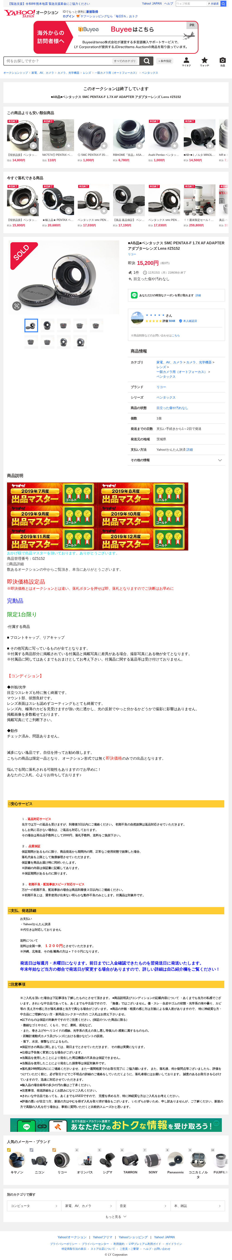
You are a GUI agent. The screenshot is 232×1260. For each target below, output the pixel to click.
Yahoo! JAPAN (152, 3)
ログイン (69, 16)
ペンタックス (150, 72)
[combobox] (58, 61)
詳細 (198, 295)
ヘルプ (168, 3)
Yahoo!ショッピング (133, 1237)
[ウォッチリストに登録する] (33, 145)
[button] (176, 460)
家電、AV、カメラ (42, 72)
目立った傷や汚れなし (172, 408)
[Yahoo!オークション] (31, 11)
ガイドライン (174, 1243)
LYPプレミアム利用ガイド (145, 1243)
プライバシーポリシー (63, 1243)
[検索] (223, 4)
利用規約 (119, 1243)
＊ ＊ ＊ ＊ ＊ (155, 315)
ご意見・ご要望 (129, 1248)
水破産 (215, 3)
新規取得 (92, 11)
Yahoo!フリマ (102, 1237)
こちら (176, 335)
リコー (132, 254)
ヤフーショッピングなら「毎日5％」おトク (109, 16)
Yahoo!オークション (72, 1237)
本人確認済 (190, 321)
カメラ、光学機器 (68, 72)
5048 (172, 321)
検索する (146, 61)
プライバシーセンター (95, 1243)
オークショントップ (15, 72)
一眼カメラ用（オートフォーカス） (116, 72)
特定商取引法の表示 (74, 1248)
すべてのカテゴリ (125, 61)
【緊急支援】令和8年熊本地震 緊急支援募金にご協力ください (49, 3)
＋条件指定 (165, 61)
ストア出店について (103, 1248)
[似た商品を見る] (16, 306)
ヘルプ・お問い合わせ (156, 1248)
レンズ (87, 72)
